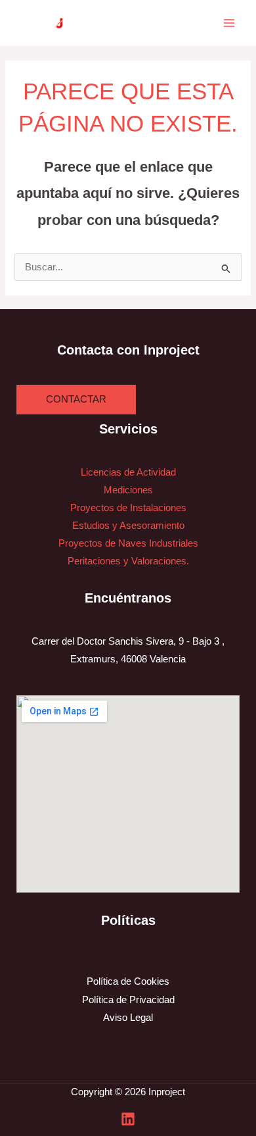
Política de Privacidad (128, 1000)
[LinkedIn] (128, 1119)
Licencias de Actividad (128, 472)
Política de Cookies (128, 981)
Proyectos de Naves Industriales (128, 543)
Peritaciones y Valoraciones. (128, 561)
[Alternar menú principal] (229, 23)
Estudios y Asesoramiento (128, 525)
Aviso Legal (128, 1017)
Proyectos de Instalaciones (128, 508)
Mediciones (128, 490)
